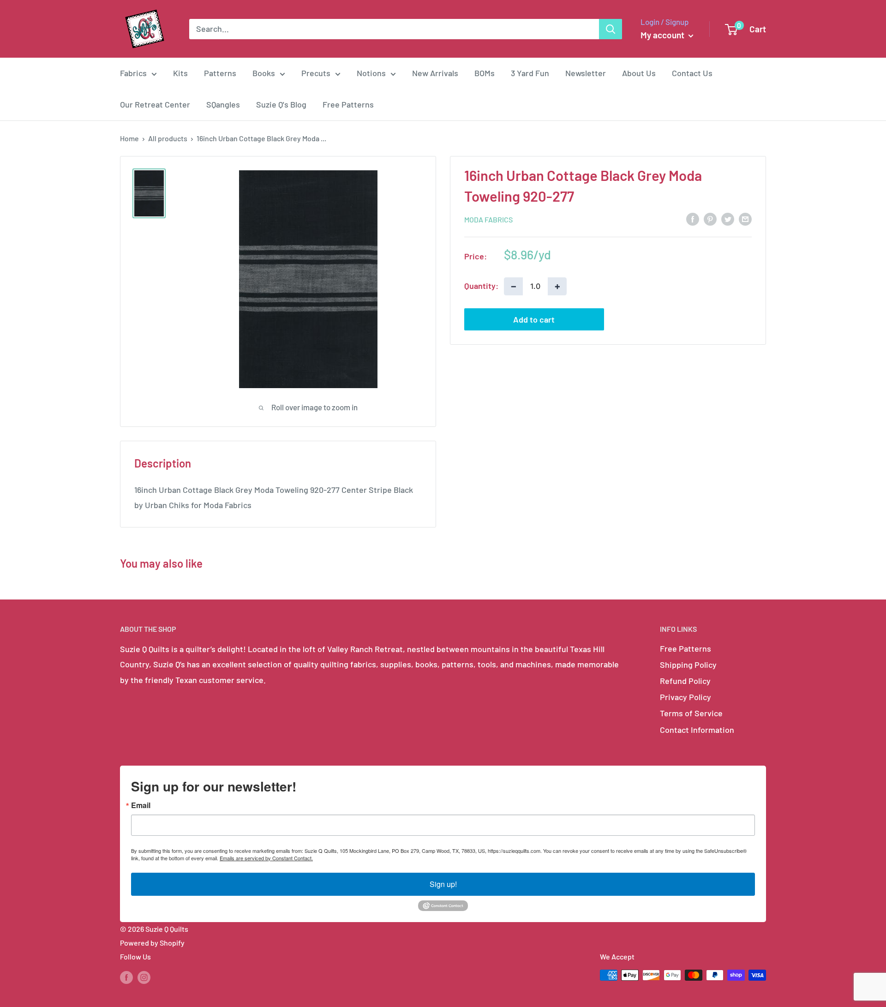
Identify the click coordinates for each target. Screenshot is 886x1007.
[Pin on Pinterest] (710, 219)
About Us (639, 73)
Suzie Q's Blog (281, 104)
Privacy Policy (685, 697)
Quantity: (481, 286)
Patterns (220, 73)
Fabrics (133, 73)
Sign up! (443, 884)
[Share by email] (745, 219)
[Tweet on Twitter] (727, 219)
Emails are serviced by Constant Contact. (266, 858)
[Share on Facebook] (692, 219)
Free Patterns (348, 104)
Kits (180, 73)
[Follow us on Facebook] (126, 977)
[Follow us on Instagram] (144, 977)
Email (140, 805)
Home (129, 138)
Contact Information (697, 730)
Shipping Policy (688, 664)
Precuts (315, 73)
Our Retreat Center (155, 104)
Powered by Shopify (152, 942)
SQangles (223, 104)
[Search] (610, 29)
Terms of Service (691, 713)
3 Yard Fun (530, 73)
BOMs (484, 73)
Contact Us (692, 73)
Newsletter (585, 73)
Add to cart (534, 319)
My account (663, 35)
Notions (371, 73)
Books (263, 73)
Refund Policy (685, 681)
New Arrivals (435, 73)
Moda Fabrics (488, 219)
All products (167, 138)
